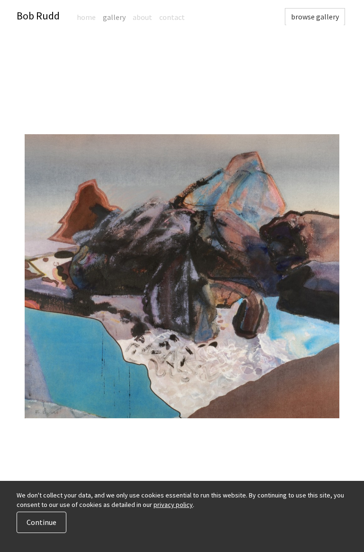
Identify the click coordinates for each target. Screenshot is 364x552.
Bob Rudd (38, 15)
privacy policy (173, 504)
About (142, 17)
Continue (41, 522)
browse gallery (315, 16)
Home (86, 17)
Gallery (114, 17)
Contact (172, 17)
